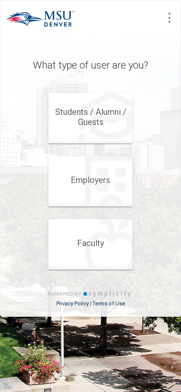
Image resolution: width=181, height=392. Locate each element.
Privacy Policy (72, 303)
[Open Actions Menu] (169, 17)
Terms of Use (109, 303)
